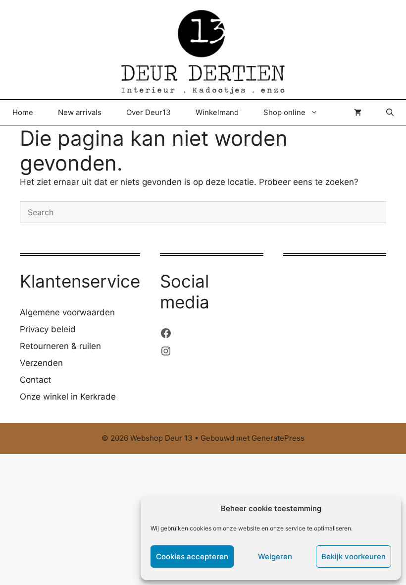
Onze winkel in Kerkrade (68, 397)
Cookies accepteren (192, 556)
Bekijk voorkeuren (353, 556)
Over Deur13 (148, 112)
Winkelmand (217, 112)
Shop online (284, 112)
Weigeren (275, 556)
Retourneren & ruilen (60, 346)
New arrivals (80, 112)
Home (22, 112)
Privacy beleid (48, 329)
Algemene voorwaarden (67, 312)
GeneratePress (278, 438)
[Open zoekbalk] (390, 112)
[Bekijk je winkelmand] (358, 112)
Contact (35, 380)
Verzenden (41, 363)
